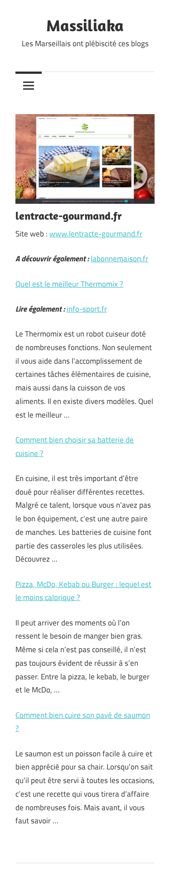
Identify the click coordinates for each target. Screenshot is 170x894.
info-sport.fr (87, 309)
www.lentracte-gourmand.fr (95, 234)
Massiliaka (85, 25)
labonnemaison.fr (119, 258)
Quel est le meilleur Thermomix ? (69, 284)
